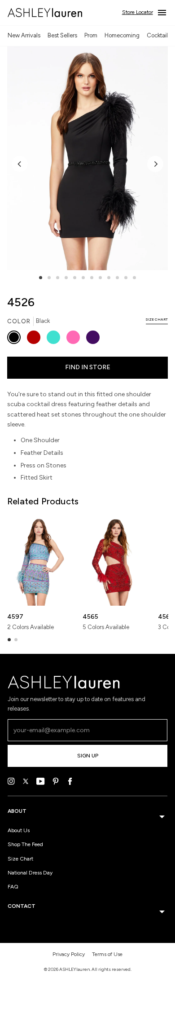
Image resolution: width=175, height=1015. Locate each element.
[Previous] (20, 164)
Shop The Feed (25, 844)
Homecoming (122, 35)
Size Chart (20, 859)
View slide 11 (125, 277)
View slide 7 (91, 277)
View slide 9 (108, 277)
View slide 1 (40, 277)
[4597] (39, 561)
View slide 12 (134, 277)
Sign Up (87, 755)
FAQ (13, 887)
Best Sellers (62, 35)
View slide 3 (57, 277)
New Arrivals (24, 35)
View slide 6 (83, 277)
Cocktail (157, 35)
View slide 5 (74, 277)
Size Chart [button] (157, 319)
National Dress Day (30, 873)
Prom (90, 35)
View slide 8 (100, 277)
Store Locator (137, 12)
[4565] (115, 561)
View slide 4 (66, 277)
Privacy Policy (68, 954)
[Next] (155, 164)
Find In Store (87, 367)
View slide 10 (117, 277)
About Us (19, 830)
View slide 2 (49, 277)
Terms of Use (107, 954)
